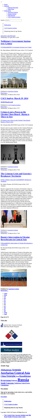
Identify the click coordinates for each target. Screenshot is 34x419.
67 (5, 309)
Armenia (16, 369)
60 (5, 298)
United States (25, 383)
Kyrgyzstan (6, 380)
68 (5, 311)
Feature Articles (12, 14)
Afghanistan (6, 370)
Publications (7, 11)
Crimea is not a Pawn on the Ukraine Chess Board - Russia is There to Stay (15, 114)
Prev (5, 295)
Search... (3, 20)
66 (5, 308)
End (5, 314)
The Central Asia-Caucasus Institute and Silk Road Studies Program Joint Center (17, 416)
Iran (17, 376)
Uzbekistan (5, 385)
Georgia (11, 375)
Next (5, 312)
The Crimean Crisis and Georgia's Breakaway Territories (16, 174)
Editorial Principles (13, 7)
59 (5, 296)
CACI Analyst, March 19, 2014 (14, 98)
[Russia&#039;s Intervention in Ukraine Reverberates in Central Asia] (17, 245)
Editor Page (11, 9)
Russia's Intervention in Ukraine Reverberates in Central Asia (15, 238)
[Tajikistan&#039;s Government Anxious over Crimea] (16, 47)
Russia (23, 379)
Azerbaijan (7, 372)
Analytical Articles (13, 12)
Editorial (6, 6)
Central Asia (22, 372)
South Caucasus (7, 383)
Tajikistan (17, 383)
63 (5, 303)
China (4, 376)
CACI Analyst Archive (14, 17)
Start (5, 293)
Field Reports (11, 15)
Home (6, 4)
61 (5, 300)
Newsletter (4, 396)
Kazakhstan (25, 376)
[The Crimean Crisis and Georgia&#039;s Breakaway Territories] (17, 181)
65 (5, 306)
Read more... (4, 93)
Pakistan (14, 380)
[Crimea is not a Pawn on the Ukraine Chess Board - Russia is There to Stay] (17, 122)
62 (5, 301)
